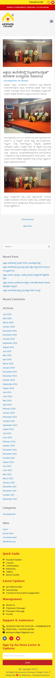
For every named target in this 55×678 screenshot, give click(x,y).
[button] (51, 21)
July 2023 (7, 433)
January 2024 (9, 413)
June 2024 (7, 396)
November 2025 (10, 335)
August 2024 (8, 388)
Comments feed (10, 537)
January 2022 (9, 483)
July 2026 (7, 314)
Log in (5, 529)
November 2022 (10, 454)
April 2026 (7, 318)
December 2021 (9, 487)
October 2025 (9, 339)
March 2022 (8, 478)
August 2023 (8, 429)
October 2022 (9, 458)
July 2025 (7, 351)
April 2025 (7, 359)
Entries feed (8, 533)
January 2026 (9, 327)
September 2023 (10, 425)
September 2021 (10, 499)
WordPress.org (9, 541)
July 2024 (7, 392)
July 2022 (7, 466)
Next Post (27, 226)
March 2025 (8, 364)
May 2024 (7, 400)
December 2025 (10, 331)
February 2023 (9, 441)
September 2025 (10, 343)
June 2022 (7, 470)
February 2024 (9, 409)
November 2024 (10, 376)
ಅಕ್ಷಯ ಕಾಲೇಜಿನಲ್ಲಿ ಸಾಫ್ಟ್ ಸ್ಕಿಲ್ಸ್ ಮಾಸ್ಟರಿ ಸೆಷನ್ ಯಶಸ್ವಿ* (22, 290)
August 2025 (8, 347)
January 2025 (9, 368)
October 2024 (9, 380)
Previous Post (28, 219)
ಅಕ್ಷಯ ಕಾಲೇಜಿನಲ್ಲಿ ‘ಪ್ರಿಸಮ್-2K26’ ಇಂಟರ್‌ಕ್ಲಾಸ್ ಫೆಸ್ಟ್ (21, 263)
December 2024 (10, 372)
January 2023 (9, 445)
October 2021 (8, 495)
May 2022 (7, 474)
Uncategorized (10, 81)
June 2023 (7, 437)
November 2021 (9, 491)
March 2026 (8, 322)
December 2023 (10, 417)
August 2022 (8, 462)
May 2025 (7, 355)
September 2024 (10, 384)
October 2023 (9, 421)
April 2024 (7, 405)
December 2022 (10, 450)
